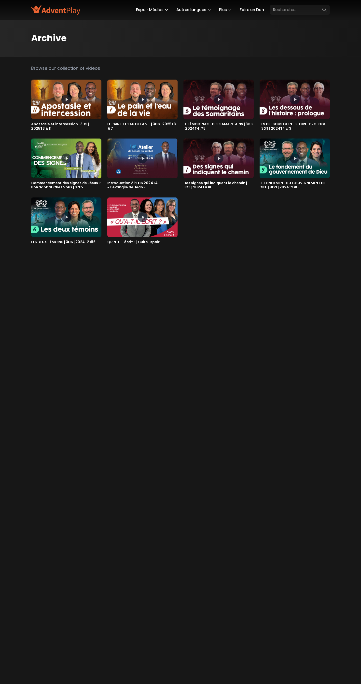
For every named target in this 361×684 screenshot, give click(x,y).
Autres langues (191, 10)
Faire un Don (252, 10)
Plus (223, 10)
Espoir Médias (150, 10)
